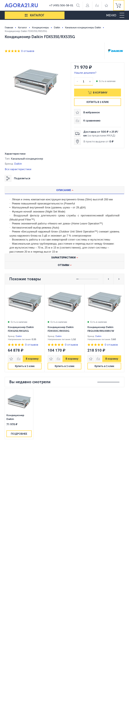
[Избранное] (106, 5)
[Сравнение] (97, 5)
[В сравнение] (18, 358)
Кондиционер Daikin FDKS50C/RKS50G (61, 329)
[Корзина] (118, 5)
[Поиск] (78, 5)
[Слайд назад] (108, 279)
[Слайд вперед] (119, 279)
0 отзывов (27, 51)
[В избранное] (11, 358)
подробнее (19, 433)
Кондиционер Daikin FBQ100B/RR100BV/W (100, 329)
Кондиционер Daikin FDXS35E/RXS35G (16, 417)
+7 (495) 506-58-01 (61, 5)
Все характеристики (18, 169)
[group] (118, 5)
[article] (25, 328)
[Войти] (87, 5)
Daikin (18, 163)
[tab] (64, 190)
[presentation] (25, 328)
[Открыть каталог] (26, 15)
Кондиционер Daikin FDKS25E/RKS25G (21, 329)
